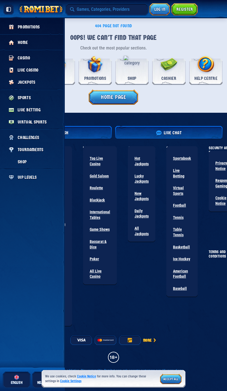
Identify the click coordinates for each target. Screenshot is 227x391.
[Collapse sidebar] (8, 9)
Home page (113, 97)
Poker (94, 259)
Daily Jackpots (142, 214)
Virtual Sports (178, 191)
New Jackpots (142, 196)
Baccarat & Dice (98, 244)
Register (184, 9)
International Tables (100, 215)
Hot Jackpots (142, 161)
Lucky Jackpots (142, 179)
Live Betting (178, 173)
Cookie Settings (70, 381)
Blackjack (97, 200)
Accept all (171, 379)
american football (180, 274)
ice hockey (181, 259)
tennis (178, 217)
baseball (180, 288)
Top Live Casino (96, 161)
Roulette (96, 188)
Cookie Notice (86, 376)
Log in (159, 9)
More (147, 340)
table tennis (178, 232)
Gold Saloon (99, 176)
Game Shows (100, 229)
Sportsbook (182, 158)
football (179, 205)
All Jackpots (142, 231)
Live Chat (173, 132)
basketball (181, 247)
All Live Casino (96, 274)
